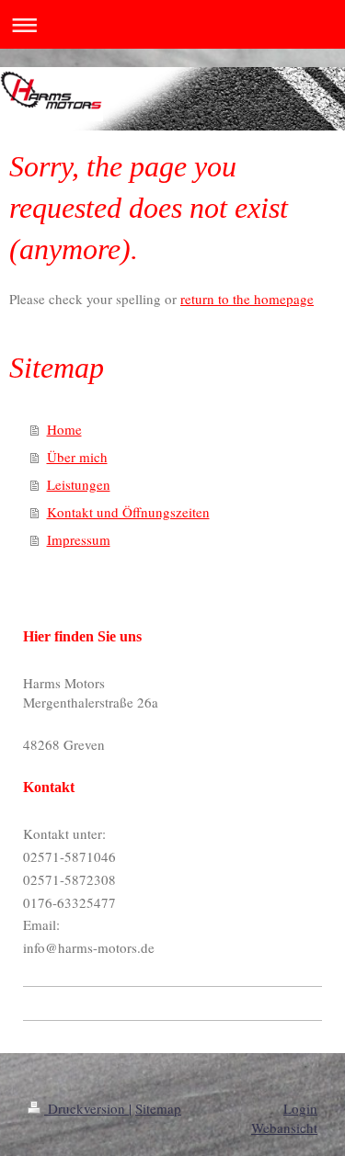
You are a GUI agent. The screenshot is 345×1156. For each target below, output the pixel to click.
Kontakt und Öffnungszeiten (128, 512)
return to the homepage (247, 298)
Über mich (77, 457)
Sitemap (158, 1108)
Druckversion (86, 1108)
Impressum (78, 539)
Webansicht (284, 1127)
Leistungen (78, 484)
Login (300, 1108)
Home (64, 429)
